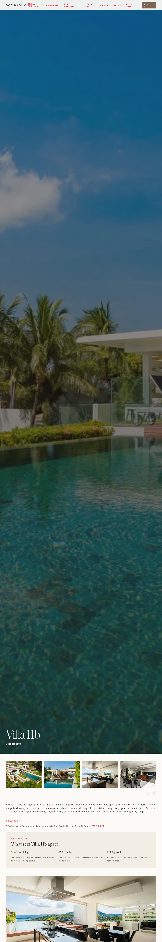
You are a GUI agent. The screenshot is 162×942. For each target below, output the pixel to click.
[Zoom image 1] (24, 774)
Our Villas (35, 5)
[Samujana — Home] (19, 5)
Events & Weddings (69, 5)
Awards (104, 5)
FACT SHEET (98, 826)
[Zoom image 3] (100, 774)
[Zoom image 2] (62, 774)
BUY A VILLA (129, 5)
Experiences (53, 5)
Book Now (146, 5)
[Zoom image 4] (138, 774)
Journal (117, 5)
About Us (90, 5)
